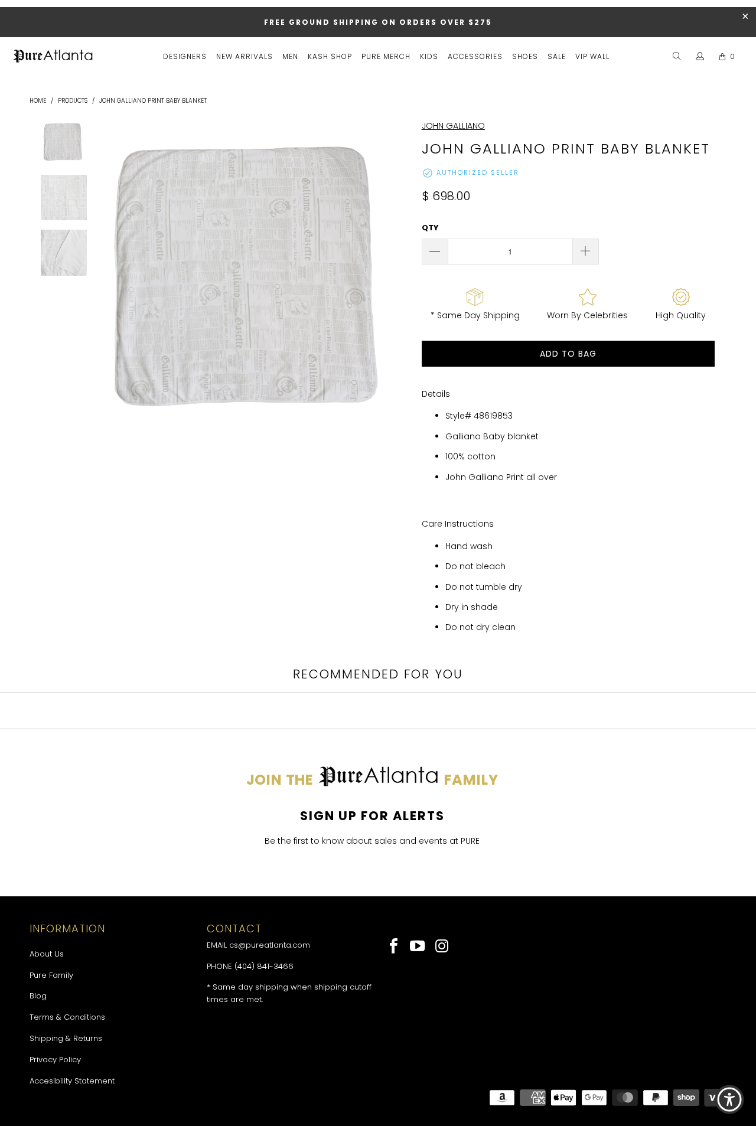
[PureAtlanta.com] (53, 57)
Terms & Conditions (67, 1017)
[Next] (398, 277)
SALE (557, 56)
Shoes (525, 56)
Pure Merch (385, 56)
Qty (430, 227)
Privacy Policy (55, 1059)
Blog (38, 995)
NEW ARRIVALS (244, 56)
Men (290, 56)
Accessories (475, 56)
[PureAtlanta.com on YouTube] (418, 947)
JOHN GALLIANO (453, 126)
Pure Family (51, 975)
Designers (185, 56)
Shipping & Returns (66, 1038)
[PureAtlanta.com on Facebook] (394, 947)
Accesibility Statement (72, 1080)
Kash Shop (330, 56)
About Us (47, 953)
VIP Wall (592, 56)
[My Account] (700, 57)
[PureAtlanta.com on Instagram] (442, 947)
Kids (429, 56)
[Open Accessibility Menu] (729, 1099)
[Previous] (105, 277)
